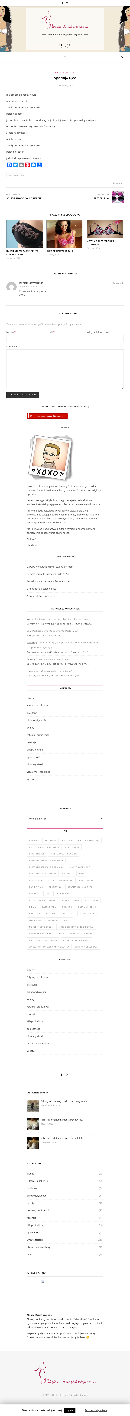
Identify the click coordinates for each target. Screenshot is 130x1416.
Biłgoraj (67, 874)
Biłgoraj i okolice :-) (37, 705)
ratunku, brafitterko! (38, 734)
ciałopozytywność (36, 720)
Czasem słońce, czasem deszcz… (44, 596)
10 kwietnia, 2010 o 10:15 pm (31, 286)
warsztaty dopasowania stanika (49, 947)
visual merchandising (38, 771)
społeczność (33, 757)
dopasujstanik (70, 900)
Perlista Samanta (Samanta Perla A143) (48, 573)
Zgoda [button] (69, 1410)
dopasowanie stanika (42, 900)
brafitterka (86, 880)
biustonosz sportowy (42, 874)
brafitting (32, 712)
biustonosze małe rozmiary (46, 867)
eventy (30, 727)
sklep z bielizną (35, 749)
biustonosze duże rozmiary (46, 860)
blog (82, 874)
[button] (80, 1408)
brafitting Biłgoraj (80, 887)
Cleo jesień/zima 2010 (59, 251)
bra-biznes (35, 880)
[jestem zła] (118, 197)
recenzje (31, 742)
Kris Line (68, 913)
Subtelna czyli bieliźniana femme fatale (48, 581)
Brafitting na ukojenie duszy (42, 588)
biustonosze (37, 854)
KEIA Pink (51, 913)
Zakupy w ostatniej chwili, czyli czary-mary (50, 566)
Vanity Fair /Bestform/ (43, 940)
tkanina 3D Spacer (81, 933)
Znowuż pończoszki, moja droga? (53, 671)
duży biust (91, 900)
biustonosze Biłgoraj (63, 854)
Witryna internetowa (98, 332)
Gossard (67, 907)
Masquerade (87, 913)
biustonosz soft (79, 867)
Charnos (34, 893)
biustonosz (72, 847)
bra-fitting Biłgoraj (60, 880)
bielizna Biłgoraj (88, 840)
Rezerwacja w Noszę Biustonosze (48, 416)
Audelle (34, 840)
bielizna (67, 840)
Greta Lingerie (87, 907)
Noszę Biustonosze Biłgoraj (76, 927)
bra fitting (36, 887)
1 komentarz (117, 183)
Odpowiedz (118, 283)
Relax (60, 933)
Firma (32, 907)
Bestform (50, 840)
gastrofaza (49, 907)
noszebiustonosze (16, 175)
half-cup (34, 913)
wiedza (31, 779)
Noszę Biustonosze (41, 927)
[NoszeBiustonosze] (65, 21)
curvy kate (64, 893)
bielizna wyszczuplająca (44, 847)
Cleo (48, 893)
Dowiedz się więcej (96, 1410)
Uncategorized (65, 72)
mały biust (35, 920)
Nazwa (11, 332)
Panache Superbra (40, 933)
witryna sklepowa (86, 947)
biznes (30, 698)
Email (51, 332)
